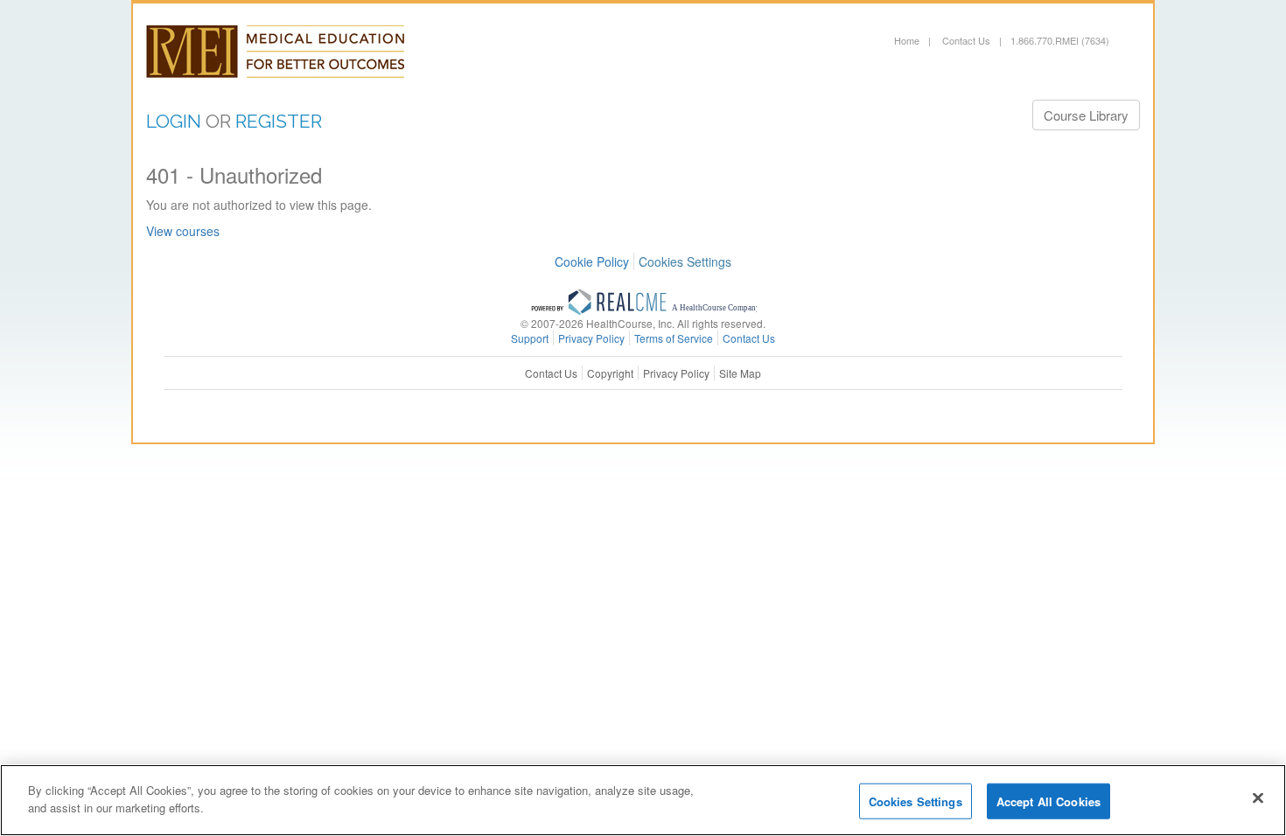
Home (906, 40)
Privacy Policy (676, 373)
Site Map (740, 373)
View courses (183, 231)
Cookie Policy (592, 261)
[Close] (1258, 797)
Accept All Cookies (1048, 801)
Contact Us (965, 40)
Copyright (610, 373)
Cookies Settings (685, 261)
